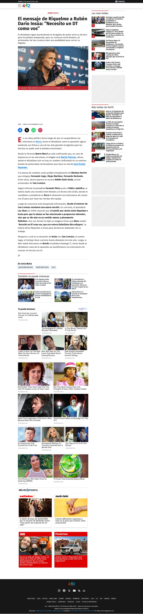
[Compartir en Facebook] (20, 130)
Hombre (61, 598)
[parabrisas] (70, 534)
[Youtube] (74, 591)
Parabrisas (76, 598)
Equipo (78, 602)
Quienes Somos (51, 602)
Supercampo (85, 598)
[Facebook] (64, 590)
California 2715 (40, 611)
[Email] (40, 130)
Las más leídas (100, 13)
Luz (97, 598)
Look (92, 598)
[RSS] (79, 591)
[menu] (19, 6)
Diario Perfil (31, 598)
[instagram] (59, 590)
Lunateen (106, 598)
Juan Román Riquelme (25, 267)
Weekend (68, 598)
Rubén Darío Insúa (42, 267)
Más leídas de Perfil (103, 107)
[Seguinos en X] (69, 590)
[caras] (35, 534)
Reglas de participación (89, 602)
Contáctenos (62, 602)
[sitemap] (84, 591)
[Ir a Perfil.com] (120, 2)
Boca (53, 267)
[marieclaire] (70, 496)
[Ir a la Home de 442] (26, 7)
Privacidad (71, 602)
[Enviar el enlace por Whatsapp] (33, 130)
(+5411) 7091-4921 (76, 611)
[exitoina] (35, 496)
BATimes (113, 598)
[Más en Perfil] (32, 490)
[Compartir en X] (27, 130)
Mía (101, 598)
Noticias (44, 598)
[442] (71, 584)
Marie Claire (53, 598)
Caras (38, 598)
